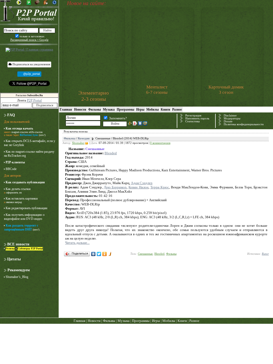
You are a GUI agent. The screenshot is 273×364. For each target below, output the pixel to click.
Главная (66, 109)
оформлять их (14, 192)
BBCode (11, 169)
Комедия (84, 138)
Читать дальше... (77, 243)
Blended (111, 153)
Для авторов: (13, 175)
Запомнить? (118, 118)
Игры (140, 109)
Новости (80, 109)
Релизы (10, 248)
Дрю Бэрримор (115, 187)
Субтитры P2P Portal (30, 248)
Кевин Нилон (138, 187)
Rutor (265, 253)
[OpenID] (130, 123)
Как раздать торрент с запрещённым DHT (21, 227)
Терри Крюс (159, 187)
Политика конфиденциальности (244, 124)
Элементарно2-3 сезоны (93, 96)
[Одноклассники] (104, 253)
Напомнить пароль (197, 118)
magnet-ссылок (19, 132)
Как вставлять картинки (22, 198)
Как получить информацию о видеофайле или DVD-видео (24, 217)
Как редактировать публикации (26, 208)
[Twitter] (99, 253)
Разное (177, 109)
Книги (165, 109)
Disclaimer (230, 115)
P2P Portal (34, 100)
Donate (228, 121)
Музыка (109, 109)
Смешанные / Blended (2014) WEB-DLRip (122, 138)
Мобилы (152, 109)
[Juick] (110, 253)
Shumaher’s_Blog (17, 277)
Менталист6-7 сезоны (156, 89)
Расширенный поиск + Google (29, 39)
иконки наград (14, 202)
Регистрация (193, 115)
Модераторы (232, 118)
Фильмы (94, 109)
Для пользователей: (17, 122)
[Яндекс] (135, 123)
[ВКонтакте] (140, 123)
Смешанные (145, 253)
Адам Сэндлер (141, 183)
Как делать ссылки (18, 189)
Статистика (192, 121)
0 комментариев (160, 142)
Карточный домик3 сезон (226, 89)
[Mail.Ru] (145, 123)
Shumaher (78, 142)
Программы (125, 109)
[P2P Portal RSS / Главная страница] (29, 50)
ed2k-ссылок (36, 132)
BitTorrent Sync (29, 135)
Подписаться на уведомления (31, 64)
